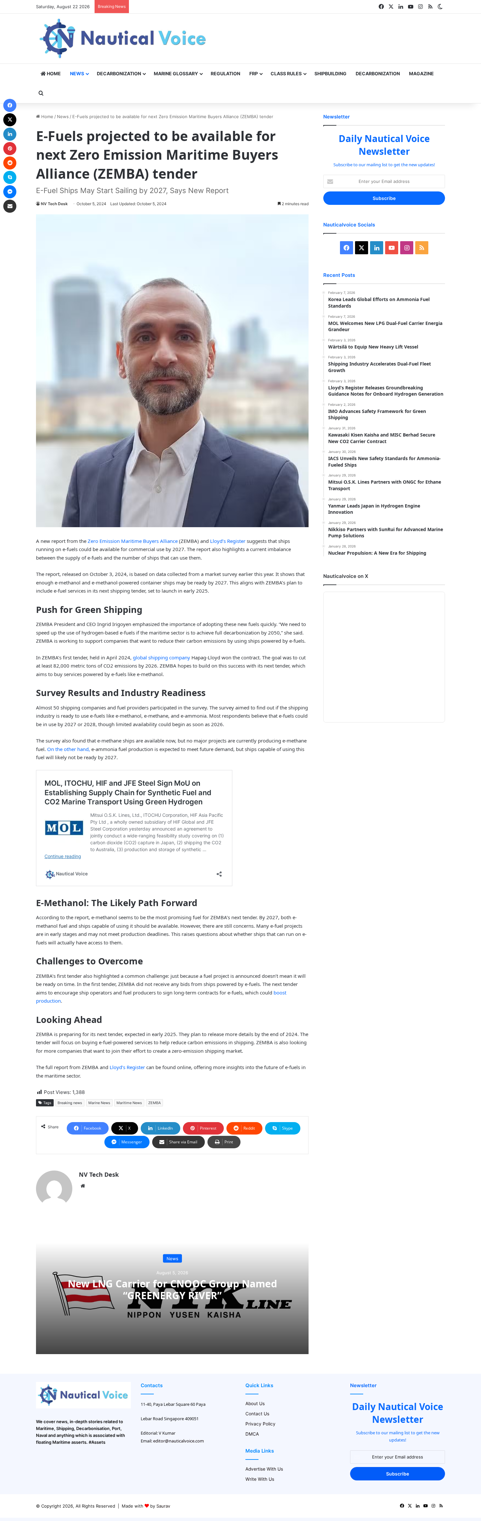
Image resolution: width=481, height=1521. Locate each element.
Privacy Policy (260, 1423)
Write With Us (259, 1479)
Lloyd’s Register (227, 541)
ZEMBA (154, 1102)
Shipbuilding (330, 73)
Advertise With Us (264, 1469)
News (77, 73)
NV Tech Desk (54, 203)
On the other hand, (68, 749)
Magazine (421, 73)
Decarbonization (119, 73)
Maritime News (129, 1102)
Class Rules (286, 73)
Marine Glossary (176, 73)
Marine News (99, 1102)
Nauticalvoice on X (345, 576)
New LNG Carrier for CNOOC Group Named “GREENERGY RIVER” (172, 1289)
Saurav (163, 1506)
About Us (255, 1403)
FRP (253, 73)
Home (53, 73)
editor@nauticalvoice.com (178, 1441)
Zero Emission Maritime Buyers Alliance (133, 541)
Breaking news (70, 1102)
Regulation (225, 73)
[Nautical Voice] (123, 38)
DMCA (252, 1434)
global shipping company (161, 657)
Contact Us (257, 1413)
